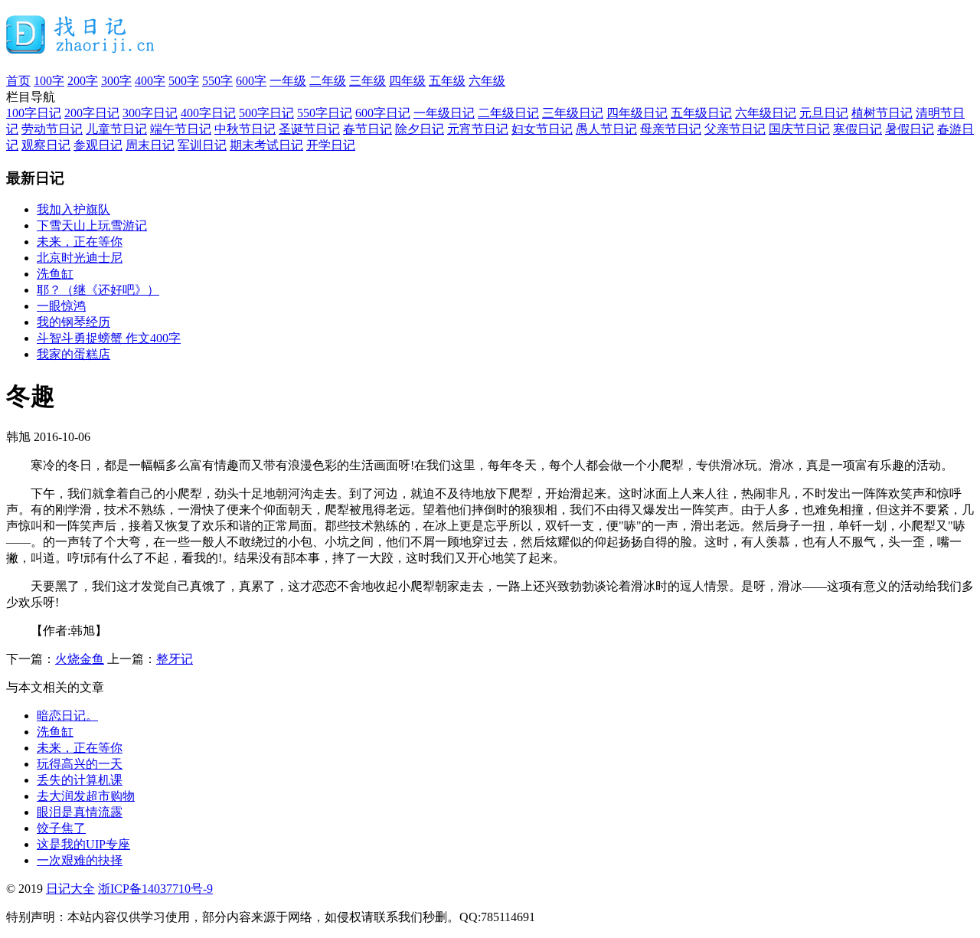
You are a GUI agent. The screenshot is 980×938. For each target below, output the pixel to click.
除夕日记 (419, 129)
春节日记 (367, 129)
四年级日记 (637, 112)
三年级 (367, 80)
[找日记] (80, 47)
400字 (150, 80)
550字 (217, 80)
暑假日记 (909, 129)
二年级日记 (508, 112)
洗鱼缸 (55, 273)
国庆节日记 (799, 129)
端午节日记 (180, 129)
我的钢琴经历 (73, 321)
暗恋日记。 (67, 715)
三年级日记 (572, 112)
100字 (49, 80)
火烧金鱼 (79, 658)
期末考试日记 (266, 145)
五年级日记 (701, 112)
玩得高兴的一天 (79, 763)
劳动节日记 (52, 129)
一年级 (288, 80)
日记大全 (70, 888)
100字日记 (33, 112)
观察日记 (45, 145)
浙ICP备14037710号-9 (155, 888)
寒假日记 (857, 129)
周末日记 (150, 145)
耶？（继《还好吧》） (98, 289)
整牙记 (174, 658)
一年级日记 (444, 112)
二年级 (327, 80)
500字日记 (266, 112)
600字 (251, 80)
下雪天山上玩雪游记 (92, 225)
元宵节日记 (477, 129)
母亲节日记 (670, 129)
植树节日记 (882, 112)
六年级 (487, 80)
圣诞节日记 (309, 129)
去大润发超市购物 (86, 795)
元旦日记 (823, 112)
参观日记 (98, 145)
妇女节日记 (542, 129)
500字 (183, 80)
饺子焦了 (61, 828)
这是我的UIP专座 (83, 844)
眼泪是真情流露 (79, 812)
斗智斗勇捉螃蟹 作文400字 (109, 338)
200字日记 (91, 112)
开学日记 (330, 145)
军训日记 (202, 145)
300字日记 (150, 112)
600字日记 (382, 112)
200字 (82, 80)
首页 (18, 80)
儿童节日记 (116, 129)
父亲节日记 (735, 129)
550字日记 (324, 112)
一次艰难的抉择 (79, 860)
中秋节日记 (245, 129)
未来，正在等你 (79, 241)
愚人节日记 (606, 129)
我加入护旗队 (73, 209)
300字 (116, 80)
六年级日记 (765, 112)
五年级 (447, 80)
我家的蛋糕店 (73, 354)
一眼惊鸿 (61, 305)
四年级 (407, 80)
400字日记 (208, 112)
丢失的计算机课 (79, 779)
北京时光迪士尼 (79, 257)
